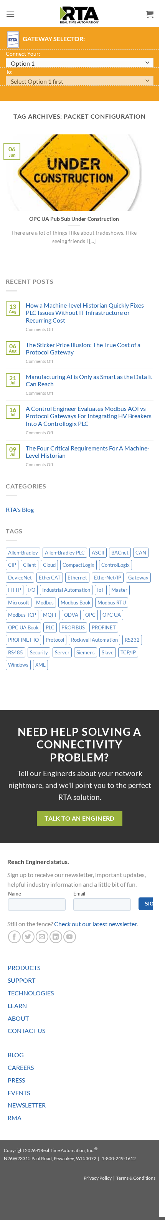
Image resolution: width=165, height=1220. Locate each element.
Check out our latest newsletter (95, 923)
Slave (108, 652)
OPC (90, 615)
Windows (18, 665)
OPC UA (111, 615)
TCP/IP (128, 652)
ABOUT (18, 1018)
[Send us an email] (42, 936)
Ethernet (77, 577)
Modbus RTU (111, 602)
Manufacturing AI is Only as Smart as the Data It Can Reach (89, 380)
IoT (100, 590)
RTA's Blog (20, 509)
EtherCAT (50, 577)
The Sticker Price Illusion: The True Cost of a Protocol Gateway (83, 348)
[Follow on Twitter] (28, 936)
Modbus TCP (22, 615)
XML (40, 665)
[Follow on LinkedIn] (56, 936)
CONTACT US (26, 1030)
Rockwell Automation (94, 640)
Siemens (85, 652)
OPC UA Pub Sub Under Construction (74, 219)
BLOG (16, 1054)
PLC (50, 627)
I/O (31, 590)
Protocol (55, 640)
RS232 (132, 640)
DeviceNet (20, 577)
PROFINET (104, 627)
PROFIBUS (73, 627)
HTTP (14, 590)
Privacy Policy (98, 1178)
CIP (12, 565)
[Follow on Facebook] (14, 936)
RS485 (15, 652)
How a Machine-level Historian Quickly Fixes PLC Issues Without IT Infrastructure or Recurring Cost (85, 312)
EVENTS (19, 1092)
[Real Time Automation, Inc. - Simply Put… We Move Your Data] (80, 15)
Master (119, 590)
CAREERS (21, 1067)
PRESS (16, 1080)
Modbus (45, 602)
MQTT (50, 615)
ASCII (98, 553)
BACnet (120, 553)
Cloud (49, 565)
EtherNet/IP (107, 577)
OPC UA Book (23, 627)
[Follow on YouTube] (69, 936)
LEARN (17, 1005)
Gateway (138, 577)
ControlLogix (115, 565)
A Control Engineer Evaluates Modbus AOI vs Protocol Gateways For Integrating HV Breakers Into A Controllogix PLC (89, 416)
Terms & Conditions (135, 1178)
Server (62, 652)
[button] (10, 14)
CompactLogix (78, 565)
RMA (14, 1117)
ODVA (71, 615)
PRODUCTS (24, 967)
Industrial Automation (66, 590)
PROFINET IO (23, 640)
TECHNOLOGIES (31, 993)
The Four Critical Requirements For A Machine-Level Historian (88, 451)
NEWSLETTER (27, 1105)
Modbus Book (76, 602)
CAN (140, 553)
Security (39, 652)
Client (29, 565)
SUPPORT (21, 980)
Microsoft (18, 602)
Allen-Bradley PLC (65, 553)
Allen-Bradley (23, 553)
